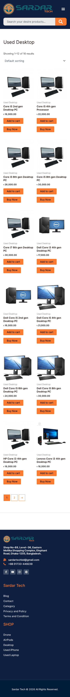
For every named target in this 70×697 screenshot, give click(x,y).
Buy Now (12, 129)
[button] (63, 9)
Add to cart (13, 120)
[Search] (61, 22)
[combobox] (29, 22)
